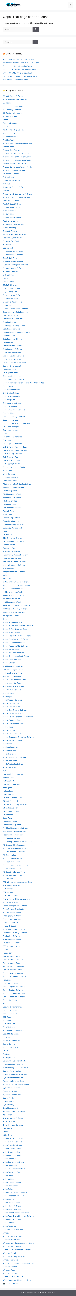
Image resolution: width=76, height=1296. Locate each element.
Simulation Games (10, 1024)
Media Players (8, 693)
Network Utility (9, 781)
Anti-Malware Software (12, 180)
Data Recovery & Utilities (13, 346)
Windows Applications (11, 1240)
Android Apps (8, 147)
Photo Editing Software (12, 912)
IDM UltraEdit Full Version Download (17, 80)
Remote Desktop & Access (13, 966)
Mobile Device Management (14, 713)
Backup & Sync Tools (11, 241)
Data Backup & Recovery (12, 319)
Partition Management (12, 825)
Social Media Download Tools (14, 1031)
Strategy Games (9, 1057)
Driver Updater (9, 440)
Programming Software (12, 939)
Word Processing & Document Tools (17, 1280)
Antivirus (6, 184)
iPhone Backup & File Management (17, 636)
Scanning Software (10, 983)
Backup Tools (8, 248)
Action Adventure (10, 123)
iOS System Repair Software (14, 612)
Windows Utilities (10, 1273)
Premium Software (10, 923)
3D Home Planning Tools (13, 106)
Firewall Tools (8, 511)
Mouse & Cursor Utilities (12, 740)
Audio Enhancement (11, 221)
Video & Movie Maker (11, 1152)
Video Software (9, 1223)
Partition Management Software (15, 828)
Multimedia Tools (10, 751)
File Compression (10, 481)
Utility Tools (7, 1135)
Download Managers (11, 430)
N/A (4, 771)
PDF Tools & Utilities (11, 896)
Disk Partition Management (14, 413)
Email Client (7, 471)
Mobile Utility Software (12, 734)
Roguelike (7, 980)
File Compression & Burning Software (17, 484)
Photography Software (12, 916)
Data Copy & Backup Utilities (14, 326)
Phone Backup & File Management (16, 899)
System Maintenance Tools (13, 1078)
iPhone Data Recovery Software (15, 639)
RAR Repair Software (11, 956)
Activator (6, 126)
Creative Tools (8, 305)
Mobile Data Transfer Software (15, 710)
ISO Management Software (13, 666)
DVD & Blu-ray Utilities (12, 460)
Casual (5, 278)
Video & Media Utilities (12, 1149)
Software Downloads (11, 1041)
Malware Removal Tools (12, 673)
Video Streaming (9, 1226)
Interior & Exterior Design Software (16, 585)
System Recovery (10, 1091)
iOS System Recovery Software (15, 609)
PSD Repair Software (11, 946)
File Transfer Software (12, 508)
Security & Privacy (10, 1010)
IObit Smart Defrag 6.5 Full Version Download (21, 63)
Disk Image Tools (9, 400)
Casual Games (9, 282)
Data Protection (9, 336)
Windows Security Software (14, 1257)
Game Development (11, 521)
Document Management (12, 420)
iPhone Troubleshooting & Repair (16, 656)
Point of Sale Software (12, 919)
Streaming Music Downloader (14, 1061)
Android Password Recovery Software (18, 157)
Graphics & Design (10, 548)
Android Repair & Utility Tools (14, 164)
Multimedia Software (11, 747)
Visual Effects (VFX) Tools (13, 1230)
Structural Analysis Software (14, 1064)
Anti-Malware (8, 177)
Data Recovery (9, 342)
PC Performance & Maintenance (15, 865)
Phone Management (11, 902)
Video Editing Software (12, 1182)
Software (6, 1037)
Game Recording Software (13, 525)
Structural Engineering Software (15, 1068)
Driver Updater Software (12, 444)
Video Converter (9, 1159)
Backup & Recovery (10, 231)
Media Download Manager (13, 686)
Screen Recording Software (14, 997)
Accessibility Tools (10, 116)
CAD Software (8, 275)
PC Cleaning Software (11, 838)
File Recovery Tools (10, 501)
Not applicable (8, 791)
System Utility (8, 1105)
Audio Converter (9, 211)
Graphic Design (9, 545)
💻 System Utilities (10, 1283)
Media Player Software (12, 690)
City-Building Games (11, 292)
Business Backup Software (13, 268)
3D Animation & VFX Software (15, 100)
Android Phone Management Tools (17, 160)
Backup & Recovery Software (14, 234)
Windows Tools (9, 1270)
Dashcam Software (10, 315)
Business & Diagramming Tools (15, 261)
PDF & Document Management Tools (17, 882)
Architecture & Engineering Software (17, 194)
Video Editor (8, 1189)
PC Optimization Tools (11, 862)
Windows (6, 1233)
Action (5, 120)
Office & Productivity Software (15, 804)
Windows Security (10, 1253)
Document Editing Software (14, 417)
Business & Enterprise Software (15, 265)
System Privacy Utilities (12, 1088)
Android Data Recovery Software (16, 153)
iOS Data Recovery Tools (13, 592)
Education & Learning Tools (14, 467)
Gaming (6, 531)
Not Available (8, 794)
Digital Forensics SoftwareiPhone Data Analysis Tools (24, 383)
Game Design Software (12, 518)
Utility (5, 1132)
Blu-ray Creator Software (13, 255)
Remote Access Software (13, 960)
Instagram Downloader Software (16, 582)
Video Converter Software (13, 1162)
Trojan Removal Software (13, 1125)
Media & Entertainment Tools (14, 680)
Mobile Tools (8, 727)
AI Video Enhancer (10, 137)
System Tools (8, 1098)
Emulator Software (10, 477)
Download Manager (11, 427)
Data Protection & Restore (13, 339)
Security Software (10, 1014)
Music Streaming (9, 767)
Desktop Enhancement (12, 366)
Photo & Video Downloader (13, 909)
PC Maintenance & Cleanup (14, 852)
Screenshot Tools (10, 1000)
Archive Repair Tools (11, 201)
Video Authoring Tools (12, 1155)
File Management (10, 491)
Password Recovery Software (14, 831)
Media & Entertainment (12, 676)
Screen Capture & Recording (14, 987)
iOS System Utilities (11, 616)
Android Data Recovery (12, 150)
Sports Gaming (9, 1044)
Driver (5, 433)
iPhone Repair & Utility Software (15, 646)
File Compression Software (13, 487)
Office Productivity (10, 808)
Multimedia (7, 744)
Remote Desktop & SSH (12, 970)
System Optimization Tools (13, 1081)
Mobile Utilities (9, 730)
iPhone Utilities (9, 663)
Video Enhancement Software (15, 1192)
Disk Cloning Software (11, 393)
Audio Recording (9, 228)
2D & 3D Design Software (13, 96)
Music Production (10, 761)
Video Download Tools (12, 1172)
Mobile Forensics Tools (12, 720)
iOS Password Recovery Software (16, 605)
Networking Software (11, 784)
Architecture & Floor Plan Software (16, 197)
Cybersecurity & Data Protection (15, 312)
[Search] (36, 29)
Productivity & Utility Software (15, 933)
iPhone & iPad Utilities (11, 632)
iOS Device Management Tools (15, 595)
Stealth (6, 1051)
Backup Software (10, 245)
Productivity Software (11, 936)
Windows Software (10, 1260)
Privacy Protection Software (14, 929)
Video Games (8, 1199)
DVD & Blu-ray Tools (11, 457)
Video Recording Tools (12, 1219)
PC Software (8, 879)
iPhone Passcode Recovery (14, 643)
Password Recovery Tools (13, 835)
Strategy (6, 1054)
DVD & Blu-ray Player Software (15, 450)
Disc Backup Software (11, 390)
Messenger (7, 697)
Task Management (10, 1108)
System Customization (12, 1071)
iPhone (5, 619)
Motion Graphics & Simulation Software (18, 737)
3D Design (7, 103)
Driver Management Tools (13, 437)
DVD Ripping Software (11, 464)
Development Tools (10, 373)
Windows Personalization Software (17, 1250)
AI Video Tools (8, 140)
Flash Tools (7, 514)
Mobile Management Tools (13, 724)
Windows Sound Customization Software (19, 1263)
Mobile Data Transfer (11, 707)
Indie (5, 575)
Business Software (10, 272)
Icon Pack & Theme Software (14, 562)
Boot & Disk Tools (10, 258)
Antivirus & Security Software (14, 187)
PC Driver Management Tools (14, 848)
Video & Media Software (12, 1145)
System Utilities (9, 1101)
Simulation (7, 1020)
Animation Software (11, 174)
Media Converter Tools (12, 683)
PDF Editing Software (11, 885)
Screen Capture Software (13, 990)
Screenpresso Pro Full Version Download (19, 66)
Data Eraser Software (11, 329)
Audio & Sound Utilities (12, 204)
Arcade (6, 191)
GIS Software (8, 535)
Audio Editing (8, 214)
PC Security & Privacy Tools (14, 872)
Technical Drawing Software (14, 1111)
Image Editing (8, 568)
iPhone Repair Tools (11, 649)
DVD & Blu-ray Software (12, 454)
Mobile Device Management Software (18, 717)
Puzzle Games (8, 953)
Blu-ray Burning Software (13, 251)
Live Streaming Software (13, 670)
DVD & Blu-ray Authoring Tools (15, 447)
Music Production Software (13, 764)
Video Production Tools (12, 1209)
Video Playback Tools (11, 1203)
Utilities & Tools (9, 1128)
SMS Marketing (9, 1027)
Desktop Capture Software (13, 356)
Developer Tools (9, 369)
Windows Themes (10, 1267)
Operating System (10, 821)
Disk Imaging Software (12, 403)
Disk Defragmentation (11, 396)
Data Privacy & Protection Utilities (16, 332)
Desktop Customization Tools (14, 363)
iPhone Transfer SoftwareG (14, 653)
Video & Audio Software (12, 1142)
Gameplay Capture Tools (13, 528)
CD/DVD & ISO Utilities (12, 288)
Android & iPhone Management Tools (18, 143)
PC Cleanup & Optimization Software (17, 842)
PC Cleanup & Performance (14, 845)
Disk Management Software (14, 410)
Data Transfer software (12, 352)
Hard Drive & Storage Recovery (15, 555)
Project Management (11, 943)
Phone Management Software (15, 906)
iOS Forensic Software (12, 599)
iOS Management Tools (12, 602)
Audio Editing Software (12, 218)
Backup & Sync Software (12, 238)
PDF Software (8, 892)
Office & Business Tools (12, 798)
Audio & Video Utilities (12, 207)
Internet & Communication (13, 589)
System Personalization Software (16, 1084)
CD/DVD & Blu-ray (10, 285)
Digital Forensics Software (13, 379)
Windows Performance (12, 1246)
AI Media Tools (9, 133)
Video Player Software (12, 1206)
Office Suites (8, 815)
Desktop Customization (12, 359)
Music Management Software (14, 757)
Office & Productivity (11, 801)
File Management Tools (12, 494)
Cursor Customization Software (15, 309)
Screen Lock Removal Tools (14, 993)
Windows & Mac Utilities (12, 1236)
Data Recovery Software (12, 349)
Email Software (9, 474)
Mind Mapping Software (12, 700)
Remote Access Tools (11, 963)
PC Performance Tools (12, 869)
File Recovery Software (12, 498)
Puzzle (5, 950)
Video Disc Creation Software (14, 1169)
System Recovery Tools (12, 1095)
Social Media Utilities (11, 1034)
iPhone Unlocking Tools (12, 659)
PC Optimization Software (13, 858)
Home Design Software (12, 558)
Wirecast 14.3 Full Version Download (17, 73)
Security (6, 1004)
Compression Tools (10, 299)
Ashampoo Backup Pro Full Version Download (21, 70)
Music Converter (9, 754)
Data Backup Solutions (12, 322)
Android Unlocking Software (14, 170)
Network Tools (8, 778)
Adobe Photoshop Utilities (13, 130)
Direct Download (9, 386)
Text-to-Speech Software (13, 1118)
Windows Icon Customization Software (18, 1243)
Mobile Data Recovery (11, 703)
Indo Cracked (8, 578)
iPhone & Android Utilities (13, 622)
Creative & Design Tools (12, 302)
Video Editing (8, 1179)
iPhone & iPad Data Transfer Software (18, 626)
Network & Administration (13, 774)
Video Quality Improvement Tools (16, 1213)
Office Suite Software (11, 811)
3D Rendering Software (12, 113)
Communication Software (13, 295)
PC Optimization (9, 855)
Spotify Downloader (11, 1047)
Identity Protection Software (14, 565)
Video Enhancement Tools (13, 1196)
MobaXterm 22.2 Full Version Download (18, 59)
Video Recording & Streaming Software (18, 1216)
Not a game (7, 788)
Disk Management (10, 406)
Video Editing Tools (10, 1186)
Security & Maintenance (12, 1007)
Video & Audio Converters (13, 1138)
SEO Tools (7, 1017)
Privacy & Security (10, 926)
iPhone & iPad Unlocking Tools (15, 629)
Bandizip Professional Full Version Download (20, 76)
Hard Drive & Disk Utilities (13, 552)
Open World (7, 818)
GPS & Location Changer (13, 538)
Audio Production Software (13, 224)
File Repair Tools (9, 504)
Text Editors (7, 1115)
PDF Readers (8, 889)
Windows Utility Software (13, 1277)
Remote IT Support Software (14, 977)
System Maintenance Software (15, 1074)
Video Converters (10, 1165)
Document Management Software (16, 423)
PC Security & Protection (12, 875)
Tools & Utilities (9, 1122)
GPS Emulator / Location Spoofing (16, 541)
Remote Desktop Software (13, 973)
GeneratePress (50, 1293)
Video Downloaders (11, 1176)
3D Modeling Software (12, 110)
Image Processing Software (14, 572)
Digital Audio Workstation (13, 376)
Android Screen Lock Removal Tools (17, 167)
